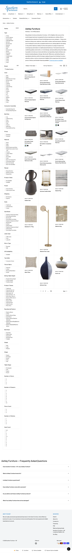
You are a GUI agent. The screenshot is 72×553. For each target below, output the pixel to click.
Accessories (6, 18)
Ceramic (8, 152)
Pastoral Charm (9, 302)
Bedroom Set (9, 49)
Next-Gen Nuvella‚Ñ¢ (10, 159)
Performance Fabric (10, 161)
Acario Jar (57, 273)
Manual (6, 168)
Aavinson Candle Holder (45, 191)
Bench (7, 51)
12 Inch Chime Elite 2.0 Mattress (45, 98)
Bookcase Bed (9, 337)
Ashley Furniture (10, 23)
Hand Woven (9, 316)
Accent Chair (9, 39)
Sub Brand (7, 211)
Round (7, 358)
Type (5, 33)
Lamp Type (7, 233)
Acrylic (7, 272)
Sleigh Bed (8, 335)
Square (7, 355)
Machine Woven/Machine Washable (11, 319)
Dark (7, 345)
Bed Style (7, 329)
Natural (7, 97)
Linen (7, 96)
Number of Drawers (9, 387)
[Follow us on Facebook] (36, 543)
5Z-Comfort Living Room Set (45, 144)
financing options (18, 497)
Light (7, 347)
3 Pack (7, 35)
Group (6, 131)
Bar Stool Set (9, 43)
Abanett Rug (58, 190)
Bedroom (20, 13)
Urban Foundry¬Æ (10, 291)
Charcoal (8, 85)
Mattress (39, 13)
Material (6, 139)
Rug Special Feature (10, 309)
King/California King (10, 128)
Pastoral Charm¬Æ (10, 290)
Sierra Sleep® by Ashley (11, 219)
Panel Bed (8, 332)
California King (9, 118)
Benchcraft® (8, 222)
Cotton (7, 269)
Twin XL (8, 124)
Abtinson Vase (43, 285)
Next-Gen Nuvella (10, 162)
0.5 (7, 430)
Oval (7, 361)
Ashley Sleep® (9, 225)
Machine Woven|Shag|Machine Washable (12, 322)
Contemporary (9, 206)
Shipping (6, 194)
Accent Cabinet (9, 37)
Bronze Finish (9, 80)
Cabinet (8, 54)
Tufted (7, 313)
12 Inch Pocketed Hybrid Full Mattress (30, 118)
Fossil (7, 89)
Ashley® (8, 224)
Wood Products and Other (11, 147)
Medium (8, 348)
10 (6, 402)
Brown (7, 82)
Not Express (8, 196)
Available (8, 182)
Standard (8, 136)
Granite (7, 91)
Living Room (11, 13)
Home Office (48, 13)
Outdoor (15, 18)
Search (54, 516)
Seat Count (7, 427)
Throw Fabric (8, 264)
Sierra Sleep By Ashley (11, 216)
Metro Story (8, 305)
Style (5, 202)
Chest (7, 59)
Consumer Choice (36, 18)
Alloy (7, 75)
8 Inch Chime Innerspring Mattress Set (45, 163)
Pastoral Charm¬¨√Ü (10, 294)
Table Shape (7, 365)
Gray (7, 92)
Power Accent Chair (10, 190)
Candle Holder (9, 56)
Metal (7, 142)
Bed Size (6, 114)
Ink (7, 94)
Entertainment (59, 13)
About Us (55, 519)
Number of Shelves (9, 416)
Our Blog (55, 534)
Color (5, 72)
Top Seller (7, 258)
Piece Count (7, 406)
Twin (7, 123)
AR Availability (8, 251)
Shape (6, 352)
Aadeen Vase (28, 200)
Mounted (8, 246)
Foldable (8, 339)
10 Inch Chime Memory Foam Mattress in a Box (45, 83)
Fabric (7, 145)
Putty (7, 102)
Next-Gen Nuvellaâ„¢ (10, 164)
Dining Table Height (9, 275)
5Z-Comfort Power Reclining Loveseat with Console (60, 121)
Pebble (7, 100)
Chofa (7, 60)
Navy (7, 99)
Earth (7, 88)
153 (51, 291)
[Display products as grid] (64, 65)
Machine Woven (9, 312)
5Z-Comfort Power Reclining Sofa (29, 142)
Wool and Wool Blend (10, 270)
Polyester (8, 267)
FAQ (54, 525)
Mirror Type (7, 243)
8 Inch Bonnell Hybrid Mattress (60, 141)
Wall (7, 248)
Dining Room (30, 13)
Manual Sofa (8, 174)
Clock (7, 62)
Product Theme (8, 285)
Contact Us (55, 521)
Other (7, 158)
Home (4, 13)
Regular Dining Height (11, 278)
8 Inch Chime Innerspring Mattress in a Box (30, 159)
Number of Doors (9, 376)
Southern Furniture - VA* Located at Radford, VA (59, 531)
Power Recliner (9, 188)
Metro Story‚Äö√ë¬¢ (10, 296)
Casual (7, 208)
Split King (8, 126)
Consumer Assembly (10, 106)
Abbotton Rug (58, 226)
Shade (6, 342)
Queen (7, 121)
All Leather (8, 156)
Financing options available (56, 60)
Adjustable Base (9, 40)
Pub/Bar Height (9, 282)
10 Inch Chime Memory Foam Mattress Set (60, 82)
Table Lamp (8, 236)
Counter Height (9, 280)
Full (7, 117)
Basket (7, 46)
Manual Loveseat (10, 172)
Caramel (8, 83)
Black (7, 77)
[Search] (55, 8)
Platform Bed (9, 334)
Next (64, 291)
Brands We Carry (23, 18)
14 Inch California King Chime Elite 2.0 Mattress (45, 115)
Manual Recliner (9, 171)
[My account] (61, 8)
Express (8, 198)
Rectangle (8, 356)
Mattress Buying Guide (58, 528)
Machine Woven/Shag (11, 315)
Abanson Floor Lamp (44, 251)
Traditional (8, 205)
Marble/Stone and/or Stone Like (12, 149)
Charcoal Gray (9, 86)
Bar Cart (8, 42)
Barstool (8, 45)
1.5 (6, 436)
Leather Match (9, 153)
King (7, 120)
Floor (7, 238)
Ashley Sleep (9, 228)
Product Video (8, 177)
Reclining (8, 134)
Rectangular (8, 368)
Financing (55, 523)
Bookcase (8, 53)
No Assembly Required (11, 110)
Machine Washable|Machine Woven (12, 325)
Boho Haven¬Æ (9, 293)
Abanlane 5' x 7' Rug (29, 226)
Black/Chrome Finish (10, 78)
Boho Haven (8, 299)
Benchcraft (8, 217)
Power (6, 185)
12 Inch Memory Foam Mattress (60, 101)
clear (17, 65)
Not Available (9, 180)
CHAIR (7, 57)
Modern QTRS (9, 301)
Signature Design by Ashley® (12, 220)
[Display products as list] (66, 65)
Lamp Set (8, 239)
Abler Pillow (27, 272)
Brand (6, 66)
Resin (7, 155)
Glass (7, 144)
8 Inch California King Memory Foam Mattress (60, 162)
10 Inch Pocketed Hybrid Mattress (30, 100)
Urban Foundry (9, 304)
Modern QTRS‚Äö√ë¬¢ (11, 297)
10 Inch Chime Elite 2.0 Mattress (30, 77)
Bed (7, 48)
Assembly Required (10, 109)
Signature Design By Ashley (12, 214)
